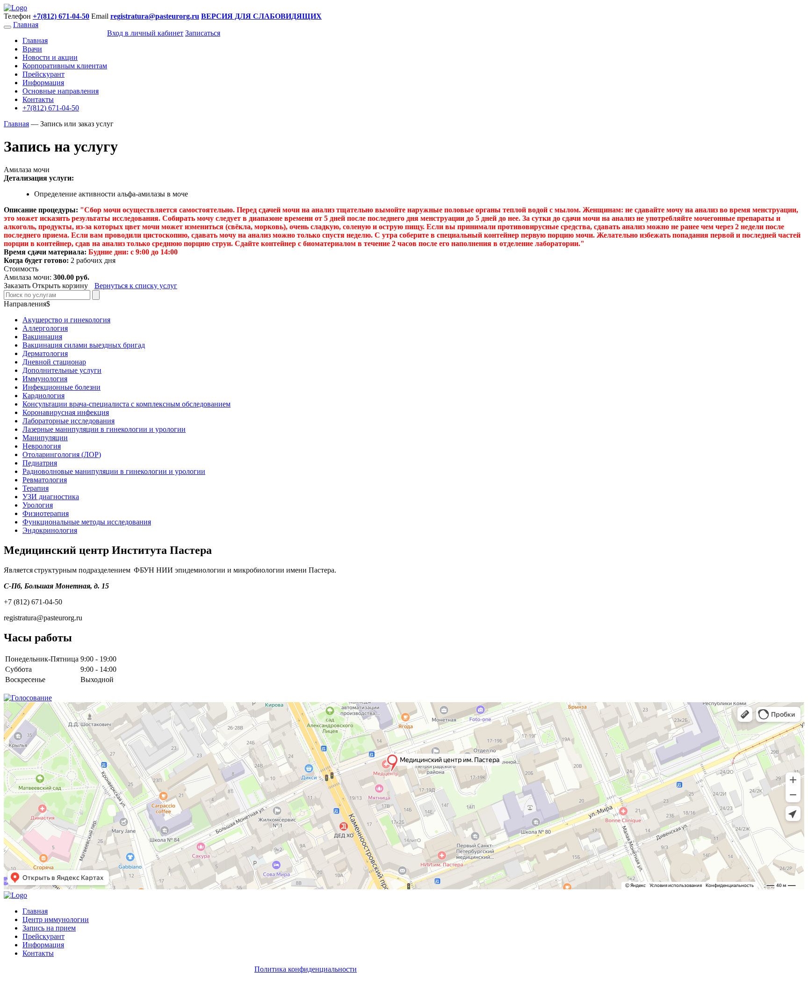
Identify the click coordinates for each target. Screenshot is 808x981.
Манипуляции (45, 438)
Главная (25, 25)
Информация (43, 83)
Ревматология (44, 480)
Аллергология (45, 328)
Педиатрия (39, 463)
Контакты (38, 99)
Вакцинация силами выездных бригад (83, 345)
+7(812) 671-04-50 (50, 108)
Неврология (41, 446)
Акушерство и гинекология (66, 320)
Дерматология (45, 353)
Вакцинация (42, 337)
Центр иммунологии (55, 919)
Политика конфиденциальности (305, 969)
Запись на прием (49, 928)
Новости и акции (50, 57)
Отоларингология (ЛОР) (61, 454)
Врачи (32, 49)
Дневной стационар (54, 362)
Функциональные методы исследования (86, 522)
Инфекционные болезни (61, 387)
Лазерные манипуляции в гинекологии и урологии (104, 429)
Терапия (35, 488)
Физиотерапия (45, 513)
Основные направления (60, 91)
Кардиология (43, 396)
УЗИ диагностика (50, 497)
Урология (37, 505)
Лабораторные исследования (68, 421)
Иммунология (44, 379)
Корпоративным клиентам (64, 66)
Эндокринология (49, 530)
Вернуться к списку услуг (135, 286)
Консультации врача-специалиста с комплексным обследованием (126, 404)
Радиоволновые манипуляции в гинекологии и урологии (113, 471)
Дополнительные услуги (61, 370)
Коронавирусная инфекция (65, 412)
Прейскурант (43, 74)
